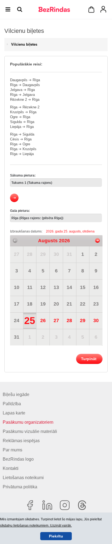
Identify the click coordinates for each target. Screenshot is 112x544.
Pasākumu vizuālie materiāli (30, 431)
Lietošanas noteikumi (23, 477)
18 (29, 304)
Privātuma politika (20, 487)
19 (43, 304)
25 (29, 320)
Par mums (12, 450)
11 (29, 287)
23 (96, 304)
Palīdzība (12, 403)
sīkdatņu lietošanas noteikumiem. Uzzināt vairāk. (36, 525)
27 (16, 254)
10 (16, 287)
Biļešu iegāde (16, 394)
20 (56, 304)
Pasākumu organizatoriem (28, 422)
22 (82, 304)
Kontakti (10, 468)
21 (69, 304)
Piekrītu (56, 536)
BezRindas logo (18, 459)
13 (56, 287)
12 (43, 287)
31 (69, 254)
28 (29, 254)
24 (16, 320)
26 (43, 320)
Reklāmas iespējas (21, 440)
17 (16, 304)
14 (69, 287)
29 (43, 254)
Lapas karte (14, 413)
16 (96, 287)
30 (56, 254)
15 (82, 287)
